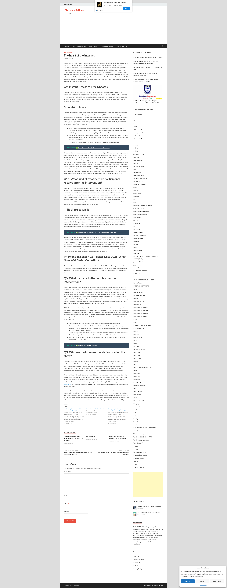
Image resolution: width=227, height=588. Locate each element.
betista (135, 163)
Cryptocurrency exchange (141, 211)
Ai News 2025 (137, 139)
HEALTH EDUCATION (140, 271)
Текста (135, 461)
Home (67, 46)
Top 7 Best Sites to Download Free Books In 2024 (148, 512)
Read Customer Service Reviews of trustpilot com (117, 437)
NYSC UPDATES (138, 328)
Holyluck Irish (137, 274)
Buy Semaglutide (138, 175)
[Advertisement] (113, 30)
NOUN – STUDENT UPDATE (142, 325)
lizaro (135, 289)
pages (135, 343)
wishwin (136, 449)
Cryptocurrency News (140, 214)
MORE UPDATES (122, 46)
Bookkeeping (137, 172)
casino (135, 187)
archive (135, 148)
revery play (136, 376)
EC (134, 226)
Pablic (135, 340)
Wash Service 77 (138, 443)
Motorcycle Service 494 (140, 310)
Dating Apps (137, 217)
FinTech (135, 244)
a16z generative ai (138, 130)
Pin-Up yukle (137, 358)
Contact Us (136, 562)
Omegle (135, 331)
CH (134, 199)
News (135, 322)
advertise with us (138, 559)
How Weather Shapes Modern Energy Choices (147, 57)
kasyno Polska (137, 283)
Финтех (135, 464)
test (134, 413)
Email (66, 503)
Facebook (136, 241)
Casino (135, 190)
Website (66, 512)
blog (134, 169)
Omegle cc (136, 334)
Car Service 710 (138, 181)
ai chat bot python (139, 136)
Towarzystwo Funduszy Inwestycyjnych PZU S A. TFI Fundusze (73, 438)
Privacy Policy (203, 585)
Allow (126, 9)
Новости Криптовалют (140, 455)
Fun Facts (136, 253)
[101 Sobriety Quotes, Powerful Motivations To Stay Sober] (75, 416)
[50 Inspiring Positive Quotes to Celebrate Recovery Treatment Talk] (119, 416)
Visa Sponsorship (138, 434)
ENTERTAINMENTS (139, 235)
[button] (223, 568)
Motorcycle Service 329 (140, 307)
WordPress (153, 585)
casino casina (137, 193)
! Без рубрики (137, 115)
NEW (135, 319)
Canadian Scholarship (140, 178)
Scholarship (137, 379)
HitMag (161, 585)
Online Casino (137, 337)
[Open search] (162, 46)
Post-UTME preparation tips (142, 367)
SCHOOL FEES (138, 382)
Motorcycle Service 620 (140, 313)
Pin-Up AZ (136, 352)
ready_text (136, 373)
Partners (136, 346)
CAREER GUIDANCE (139, 184)
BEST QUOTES (137, 160)
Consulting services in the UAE (142, 205)
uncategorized (137, 425)
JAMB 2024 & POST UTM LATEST (143, 280)
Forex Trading (68, 52)
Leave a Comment (68, 58)
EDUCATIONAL (93, 46)
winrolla (135, 446)
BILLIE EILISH (90, 436)
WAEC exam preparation (141, 440)
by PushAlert (100, 10)
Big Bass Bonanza (138, 166)
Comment (67, 472)
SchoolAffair (75, 10)
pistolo (135, 361)
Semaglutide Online (139, 385)
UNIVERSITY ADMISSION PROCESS (144, 428)
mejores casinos (138, 292)
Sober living (137, 394)
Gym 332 (136, 268)
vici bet (135, 431)
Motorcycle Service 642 (140, 316)
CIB (134, 202)
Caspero (136, 196)
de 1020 (135, 220)
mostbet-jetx (137, 304)
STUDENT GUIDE (138, 401)
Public (135, 370)
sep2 (134, 388)
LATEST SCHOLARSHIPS (107, 46)
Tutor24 (135, 422)
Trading (135, 419)
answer (135, 142)
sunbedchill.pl (137, 407)
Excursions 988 (138, 238)
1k (134, 121)
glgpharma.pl (137, 265)
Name (66, 495)
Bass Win (136, 157)
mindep (135, 298)
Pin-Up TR (136, 355)
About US (136, 556)
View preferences (217, 581)
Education (136, 229)
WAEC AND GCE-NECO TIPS (142, 437)
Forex (135, 247)
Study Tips (136, 404)
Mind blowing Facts (79, 46)
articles (135, 151)
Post (134, 364)
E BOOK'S (136, 223)
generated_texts (138, 262)
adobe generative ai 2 (139, 133)
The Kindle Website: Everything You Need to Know (149, 506)
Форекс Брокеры (138, 467)
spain (135, 397)
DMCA (135, 566)
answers (136, 145)
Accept (187, 581)
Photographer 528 (139, 349)
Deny (202, 581)
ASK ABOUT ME (138, 154)
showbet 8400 (137, 391)
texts (135, 416)
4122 (135, 127)
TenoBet (136, 410)
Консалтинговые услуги (141, 452)
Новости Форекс (138, 458)
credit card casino (138, 208)
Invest (135, 277)
